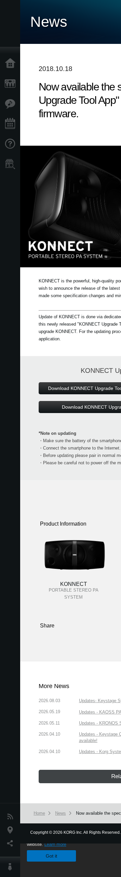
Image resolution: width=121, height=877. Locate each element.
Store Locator (12, 164)
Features (12, 104)
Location (12, 830)
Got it (51, 856)
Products (12, 84)
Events (12, 124)
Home (12, 64)
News (12, 816)
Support (12, 144)
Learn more (55, 844)
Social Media (12, 843)
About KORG (12, 867)
